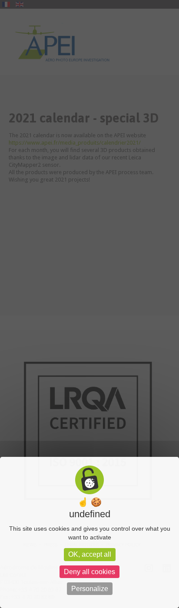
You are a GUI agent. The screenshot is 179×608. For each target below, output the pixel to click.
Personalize (89, 588)
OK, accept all (89, 554)
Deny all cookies (89, 571)
